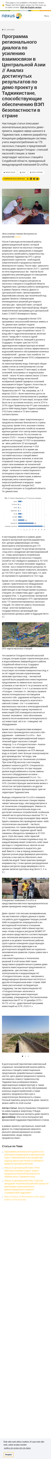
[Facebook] (34, 179)
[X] (28, 179)
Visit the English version (31, 7)
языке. (18, 236)
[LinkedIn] (31, 179)
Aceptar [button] (8, 1455)
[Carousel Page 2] (25, 1056)
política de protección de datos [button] (17, 1448)
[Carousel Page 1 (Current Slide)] (22, 1056)
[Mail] (37, 179)
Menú (46, 16)
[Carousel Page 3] (28, 1056)
